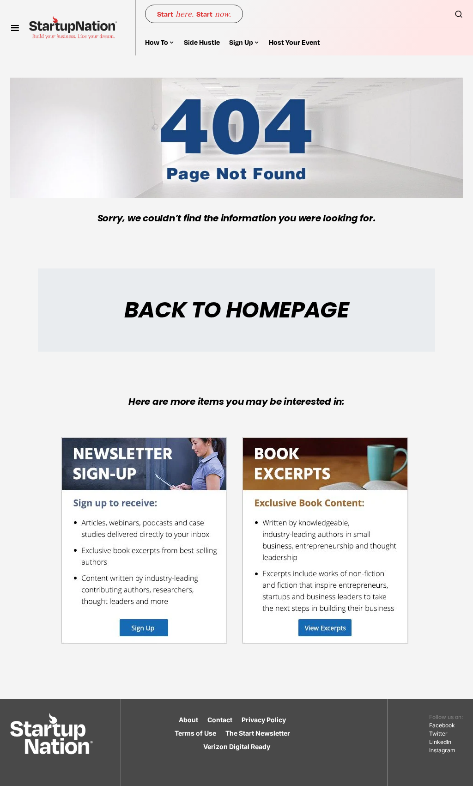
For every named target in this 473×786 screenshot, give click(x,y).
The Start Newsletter (257, 733)
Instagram (442, 750)
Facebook (442, 725)
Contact (219, 720)
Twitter (438, 733)
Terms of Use (195, 733)
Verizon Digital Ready (236, 746)
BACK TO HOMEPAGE (236, 309)
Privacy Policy (264, 720)
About (188, 720)
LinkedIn (440, 741)
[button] (15, 27)
